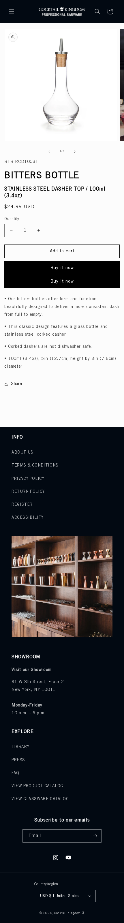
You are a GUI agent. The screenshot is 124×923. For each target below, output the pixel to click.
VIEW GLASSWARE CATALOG (40, 799)
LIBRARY (20, 747)
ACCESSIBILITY (28, 518)
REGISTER (22, 505)
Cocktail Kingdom (67, 913)
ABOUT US (22, 452)
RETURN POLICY (28, 492)
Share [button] (16, 384)
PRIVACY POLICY (28, 479)
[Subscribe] (95, 836)
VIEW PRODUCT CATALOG (37, 786)
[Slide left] (49, 151)
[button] (11, 11)
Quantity (11, 219)
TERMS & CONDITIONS (35, 465)
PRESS (18, 760)
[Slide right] (74, 151)
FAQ (15, 773)
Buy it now (62, 268)
